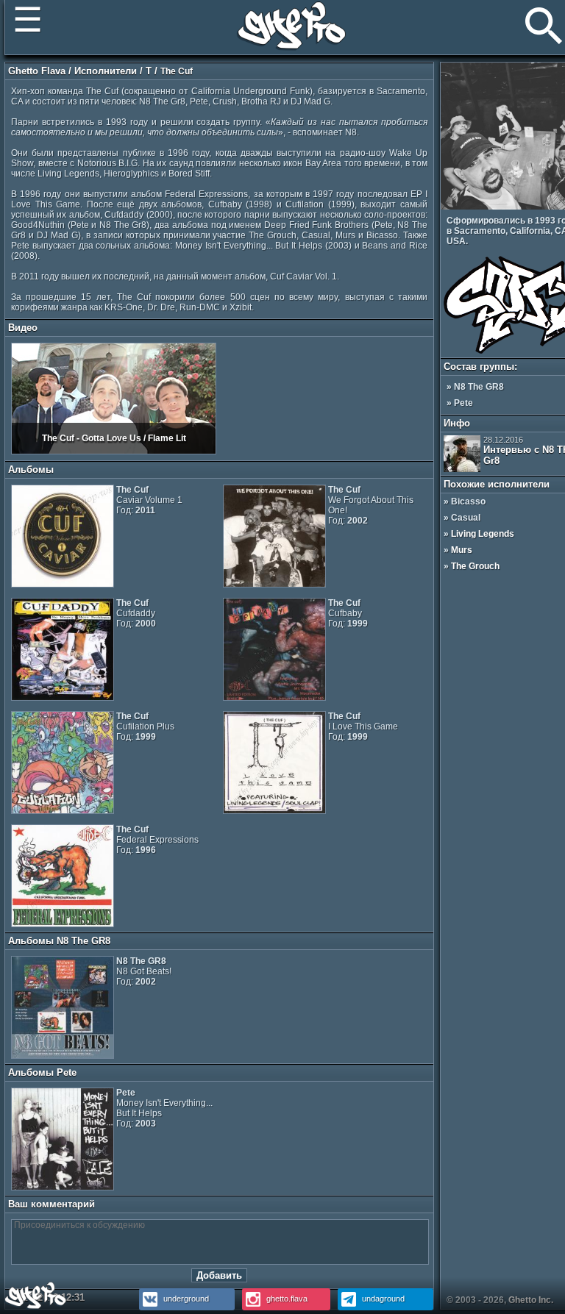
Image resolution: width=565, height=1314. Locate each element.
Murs (461, 550)
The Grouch (475, 566)
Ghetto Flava (36, 70)
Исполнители (105, 70)
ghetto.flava (286, 1298)
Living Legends (482, 534)
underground (185, 1298)
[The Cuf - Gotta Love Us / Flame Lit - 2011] (113, 451)
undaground (382, 1298)
